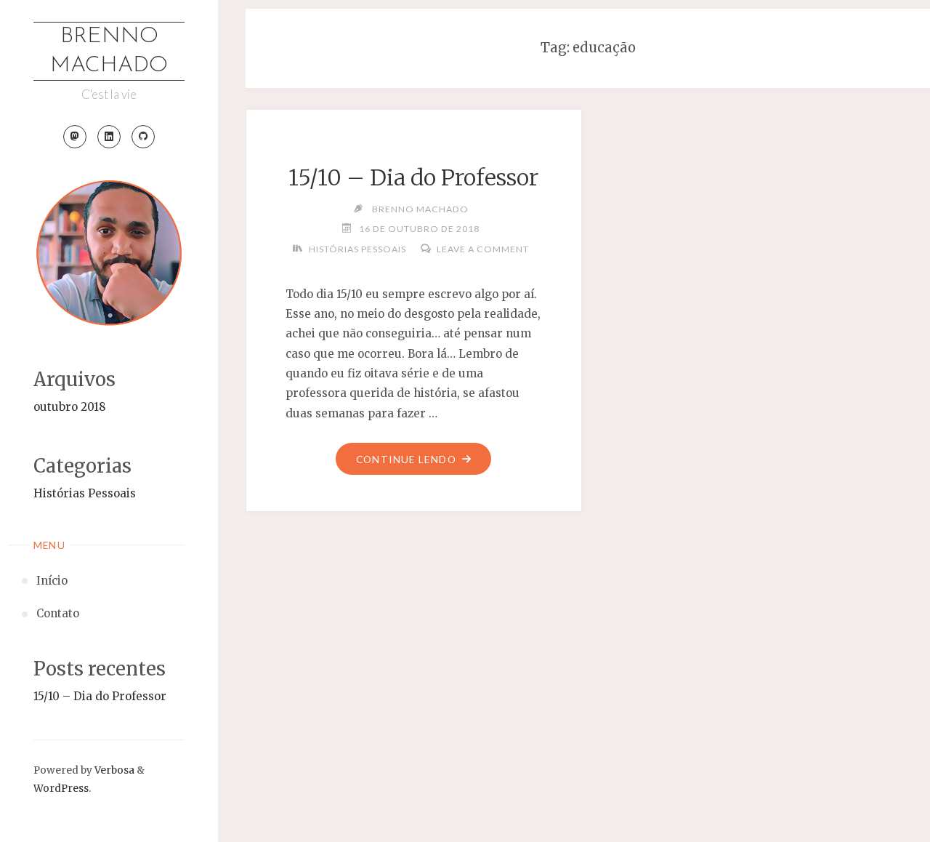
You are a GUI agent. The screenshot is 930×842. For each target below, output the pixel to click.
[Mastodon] (74, 136)
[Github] (143, 136)
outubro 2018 (69, 407)
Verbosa (113, 770)
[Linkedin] (109, 136)
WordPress (61, 788)
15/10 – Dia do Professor (99, 696)
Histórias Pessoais (84, 493)
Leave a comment (482, 249)
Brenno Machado (109, 51)
